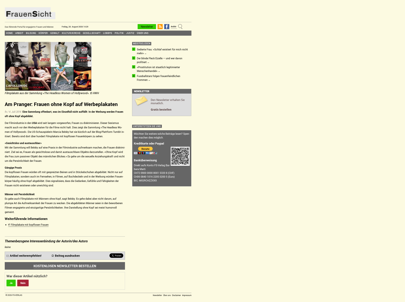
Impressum (186, 295)
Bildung (31, 33)
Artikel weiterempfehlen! (25, 255)
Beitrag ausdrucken (67, 255)
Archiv (173, 26)
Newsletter (147, 26)
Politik (119, 33)
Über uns (143, 33)
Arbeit (19, 33)
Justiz (130, 33)
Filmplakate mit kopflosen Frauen (30, 224)
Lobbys (107, 33)
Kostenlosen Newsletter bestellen (65, 266)
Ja (11, 283)
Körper (43, 33)
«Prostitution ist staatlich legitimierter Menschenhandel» (158, 69)
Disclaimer (176, 295)
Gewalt (54, 33)
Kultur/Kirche (71, 33)
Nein (22, 283)
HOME (9, 33)
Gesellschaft (91, 33)
